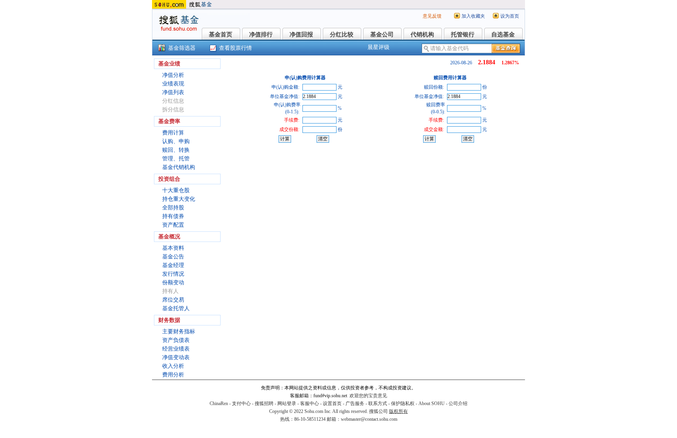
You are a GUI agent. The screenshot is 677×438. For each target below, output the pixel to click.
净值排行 (261, 34)
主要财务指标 (178, 331)
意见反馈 (432, 16)
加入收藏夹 (473, 16)
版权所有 (398, 411)
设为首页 (509, 16)
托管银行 (462, 34)
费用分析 (173, 375)
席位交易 (173, 300)
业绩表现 (173, 84)
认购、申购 (176, 141)
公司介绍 (458, 403)
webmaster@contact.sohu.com (369, 419)
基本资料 (173, 248)
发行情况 (173, 274)
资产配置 (173, 225)
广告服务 (355, 403)
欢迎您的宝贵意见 (368, 395)
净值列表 (173, 92)
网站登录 (286, 403)
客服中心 (309, 403)
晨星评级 (378, 47)
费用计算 (173, 133)
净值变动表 (176, 357)
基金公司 (382, 34)
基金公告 (173, 257)
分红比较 (341, 34)
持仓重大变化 (178, 199)
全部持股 (173, 208)
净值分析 (173, 75)
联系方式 (377, 403)
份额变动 (173, 282)
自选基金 (503, 34)
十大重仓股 (176, 190)
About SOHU (431, 403)
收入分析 (173, 366)
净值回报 (301, 34)
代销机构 (422, 34)
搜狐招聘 (264, 403)
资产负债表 (176, 340)
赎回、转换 (176, 150)
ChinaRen (219, 403)
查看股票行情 (235, 48)
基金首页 (220, 34)
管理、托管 (176, 159)
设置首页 (332, 403)
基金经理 (173, 265)
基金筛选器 (181, 48)
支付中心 (241, 403)
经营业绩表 (176, 349)
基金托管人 (176, 308)
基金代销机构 (178, 167)
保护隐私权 (403, 403)
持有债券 (173, 216)
